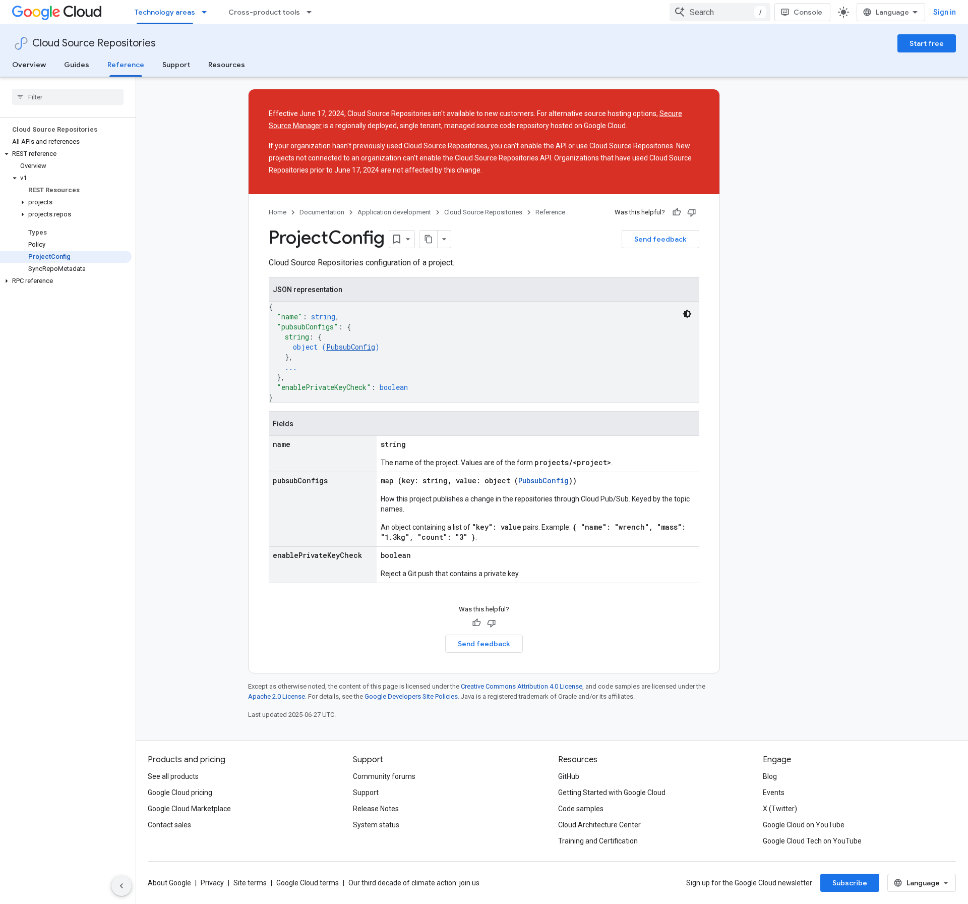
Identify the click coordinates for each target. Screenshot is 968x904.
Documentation (321, 212)
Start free (927, 43)
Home (277, 212)
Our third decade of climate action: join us (413, 883)
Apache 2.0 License (276, 696)
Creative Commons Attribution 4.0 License (521, 686)
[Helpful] (676, 212)
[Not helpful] (691, 212)
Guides (76, 64)
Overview (29, 64)
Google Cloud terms (307, 883)
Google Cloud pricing (180, 792)
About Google (169, 883)
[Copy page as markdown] (428, 239)
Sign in (944, 12)
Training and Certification (598, 841)
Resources (226, 64)
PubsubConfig (350, 347)
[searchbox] (68, 97)
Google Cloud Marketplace (189, 809)
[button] (66, 154)
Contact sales (169, 825)
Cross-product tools (264, 12)
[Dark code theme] (687, 314)
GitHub (568, 776)
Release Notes (376, 809)
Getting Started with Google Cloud (612, 792)
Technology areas (165, 12)
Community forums (384, 776)
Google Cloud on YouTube (803, 825)
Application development (394, 212)
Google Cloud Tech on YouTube (812, 841)
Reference (125, 64)
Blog (770, 776)
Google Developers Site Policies (411, 696)
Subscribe (849, 882)
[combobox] (720, 12)
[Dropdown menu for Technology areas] (207, 12)
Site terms (250, 883)
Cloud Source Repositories (94, 43)
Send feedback (660, 239)
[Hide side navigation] (121, 886)
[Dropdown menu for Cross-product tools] (312, 12)
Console (808, 12)
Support (176, 64)
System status (376, 825)
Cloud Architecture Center (599, 825)
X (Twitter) (780, 809)
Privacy (212, 883)
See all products (173, 776)
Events (773, 792)
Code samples (580, 809)
